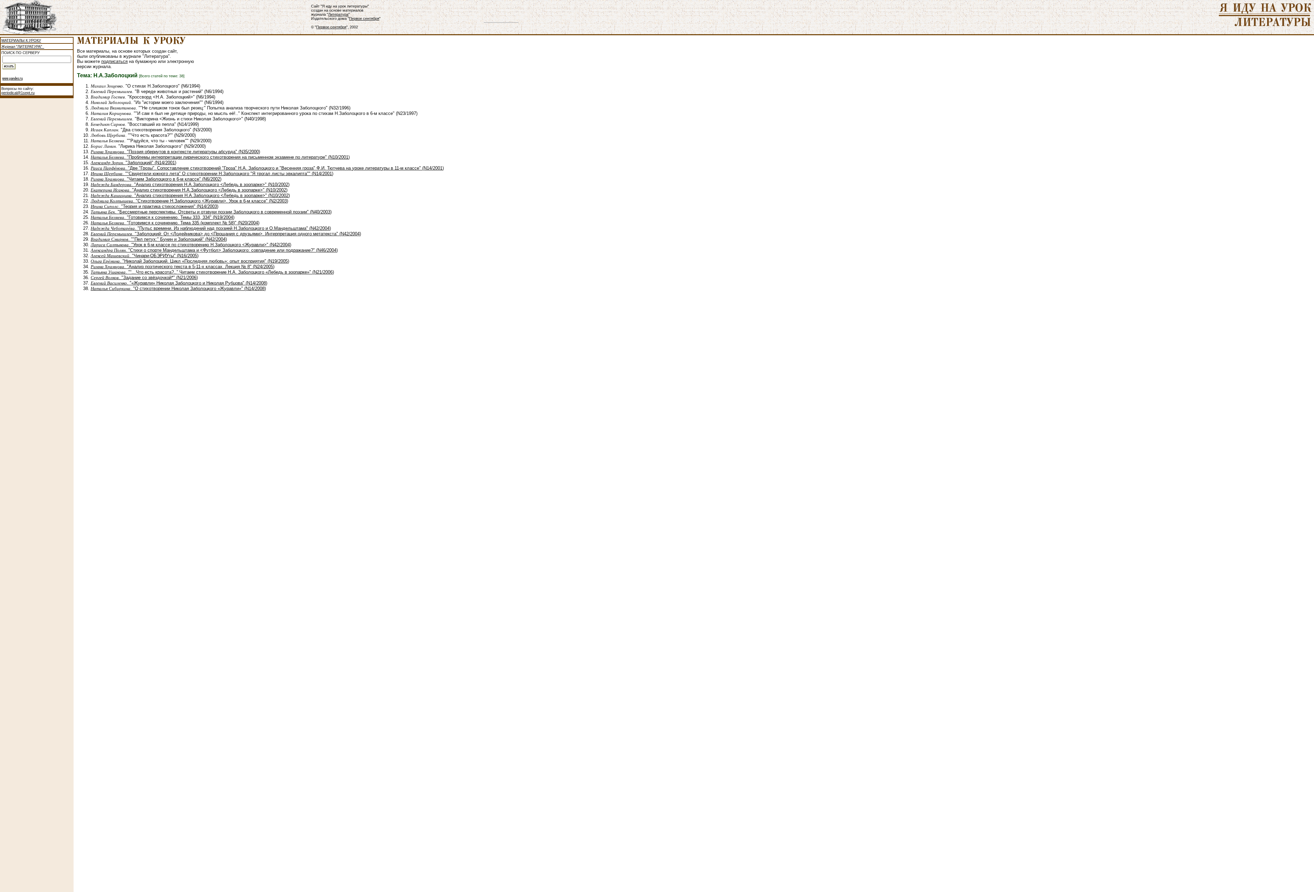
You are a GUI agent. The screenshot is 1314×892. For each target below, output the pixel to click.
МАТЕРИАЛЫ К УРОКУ (21, 40)
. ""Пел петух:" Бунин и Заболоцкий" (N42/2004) (159, 239)
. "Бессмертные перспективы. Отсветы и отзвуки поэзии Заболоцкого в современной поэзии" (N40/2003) (211, 211)
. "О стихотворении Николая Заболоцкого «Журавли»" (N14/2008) (178, 288)
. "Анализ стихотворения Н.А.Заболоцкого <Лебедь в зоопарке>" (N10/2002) (190, 184)
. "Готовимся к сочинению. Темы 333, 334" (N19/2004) (162, 217)
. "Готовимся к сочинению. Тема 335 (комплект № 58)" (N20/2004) (175, 222)
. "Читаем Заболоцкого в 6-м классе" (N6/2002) (156, 179)
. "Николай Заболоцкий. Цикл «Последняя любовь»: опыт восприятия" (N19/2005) (190, 261)
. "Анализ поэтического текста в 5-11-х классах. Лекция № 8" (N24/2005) (182, 266)
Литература (338, 14)
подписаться (114, 61)
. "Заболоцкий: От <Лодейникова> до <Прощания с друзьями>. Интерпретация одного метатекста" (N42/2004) (226, 233)
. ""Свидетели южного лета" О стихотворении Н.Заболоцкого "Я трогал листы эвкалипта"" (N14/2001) (212, 173)
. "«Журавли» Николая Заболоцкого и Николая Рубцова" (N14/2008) (179, 283)
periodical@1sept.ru (18, 93)
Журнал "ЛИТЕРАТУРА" (22, 46)
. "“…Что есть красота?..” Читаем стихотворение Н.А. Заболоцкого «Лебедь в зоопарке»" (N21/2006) (212, 272)
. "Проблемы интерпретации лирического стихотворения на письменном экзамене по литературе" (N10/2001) (220, 157)
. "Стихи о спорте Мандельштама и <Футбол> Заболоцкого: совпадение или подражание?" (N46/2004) (214, 250)
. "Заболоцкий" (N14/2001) (133, 162)
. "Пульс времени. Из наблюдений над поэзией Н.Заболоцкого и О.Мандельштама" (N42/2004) (211, 228)
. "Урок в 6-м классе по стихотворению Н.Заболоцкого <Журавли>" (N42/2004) (191, 244)
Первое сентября (364, 18)
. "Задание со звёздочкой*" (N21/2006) (144, 277)
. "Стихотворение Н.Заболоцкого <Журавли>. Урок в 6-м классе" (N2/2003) (189, 201)
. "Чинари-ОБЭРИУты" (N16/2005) (144, 255)
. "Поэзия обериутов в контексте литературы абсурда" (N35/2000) (175, 151)
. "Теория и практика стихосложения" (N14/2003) (154, 206)
